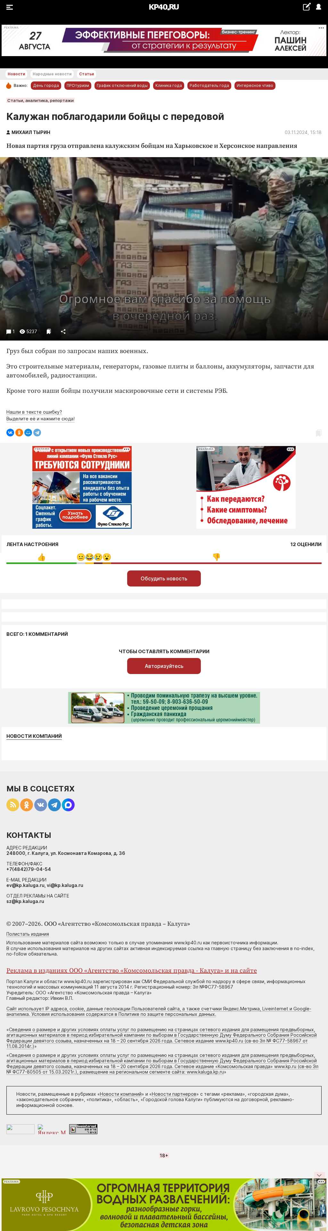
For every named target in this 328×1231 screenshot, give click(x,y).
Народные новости (52, 74)
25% (41, 557)
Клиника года (168, 85)
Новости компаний (34, 736)
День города (46, 85)
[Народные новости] (307, 7)
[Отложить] (49, 331)
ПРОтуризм (78, 85)
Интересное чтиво (255, 85)
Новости (16, 74)
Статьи (86, 74)
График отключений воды (122, 85)
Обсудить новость (164, 578)
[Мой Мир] (28, 432)
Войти (318, 7)
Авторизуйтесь (164, 666)
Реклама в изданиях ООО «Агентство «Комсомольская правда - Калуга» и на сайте (131, 971)
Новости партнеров (174, 1094)
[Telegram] (37, 432)
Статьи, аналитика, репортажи (40, 100)
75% (216, 557)
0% (81, 557)
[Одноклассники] (19, 432)
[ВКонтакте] (10, 432)
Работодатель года (209, 85)
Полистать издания (27, 934)
